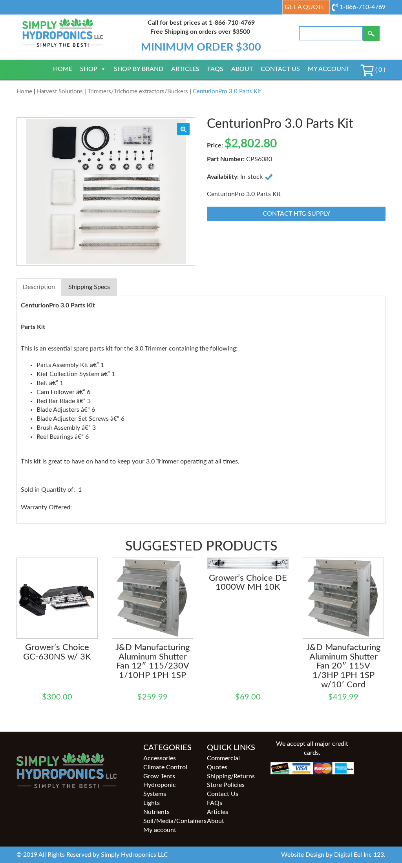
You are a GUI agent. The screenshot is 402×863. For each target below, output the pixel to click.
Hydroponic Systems (159, 789)
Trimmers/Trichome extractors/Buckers (138, 91)
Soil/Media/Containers (169, 821)
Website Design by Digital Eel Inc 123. (333, 855)
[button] (183, 129)
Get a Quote (305, 7)
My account (328, 69)
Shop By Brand (138, 69)
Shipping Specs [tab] (89, 287)
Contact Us (280, 69)
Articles (185, 69)
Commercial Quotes (223, 762)
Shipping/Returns (231, 776)
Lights (151, 803)
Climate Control (165, 767)
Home (62, 69)
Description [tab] (39, 287)
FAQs (215, 69)
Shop (88, 69)
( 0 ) (379, 70)
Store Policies (226, 785)
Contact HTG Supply (296, 214)
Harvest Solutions (60, 91)
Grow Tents (159, 776)
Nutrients (156, 812)
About (242, 69)
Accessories (159, 758)
